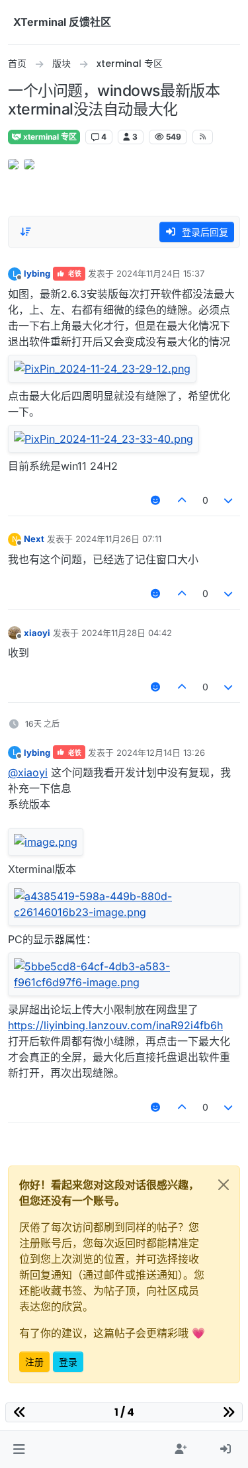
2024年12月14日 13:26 (160, 752)
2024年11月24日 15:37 (160, 273)
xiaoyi (37, 632)
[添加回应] (156, 500)
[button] (18, 1449)
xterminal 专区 (49, 137)
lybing (37, 273)
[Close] (223, 1184)
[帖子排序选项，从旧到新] (26, 232)
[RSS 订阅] (202, 137)
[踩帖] (229, 500)
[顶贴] (182, 500)
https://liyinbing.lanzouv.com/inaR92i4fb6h (115, 1025)
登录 (68, 1361)
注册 (34, 1361)
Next (34, 538)
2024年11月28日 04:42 (126, 632)
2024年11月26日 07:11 (118, 538)
